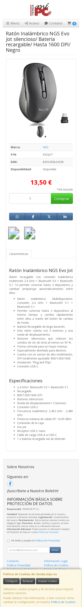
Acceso (33, 23)
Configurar (11, 581)
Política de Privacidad (48, 532)
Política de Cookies (63, 602)
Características (18, 254)
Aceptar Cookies (47, 581)
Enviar (55, 550)
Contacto (55, 23)
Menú (14, 23)
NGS (46, 147)
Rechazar (28, 581)
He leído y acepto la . (35, 540)
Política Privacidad (18, 565)
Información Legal (55, 561)
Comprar (61, 198)
